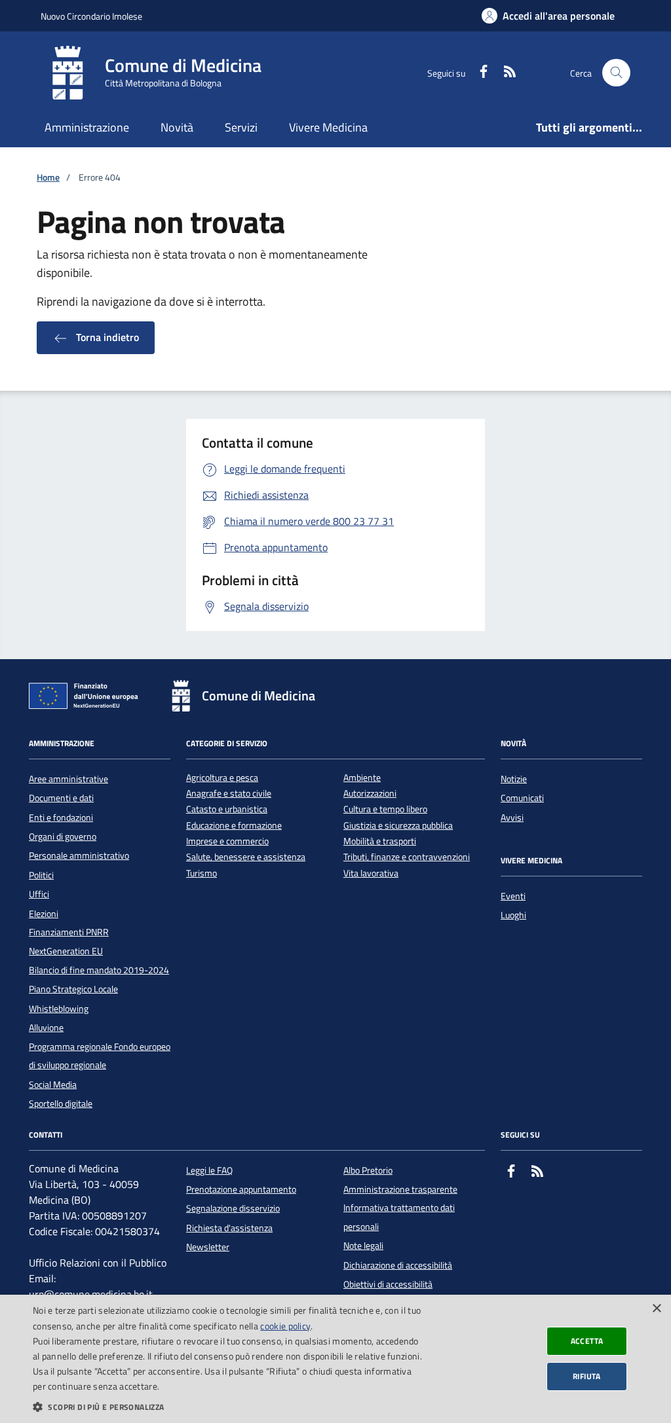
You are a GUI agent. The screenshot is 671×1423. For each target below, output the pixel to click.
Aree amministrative (68, 779)
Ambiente (362, 778)
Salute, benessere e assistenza (245, 857)
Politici (41, 875)
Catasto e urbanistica (226, 809)
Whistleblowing (58, 1008)
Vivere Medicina (328, 127)
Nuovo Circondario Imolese (91, 16)
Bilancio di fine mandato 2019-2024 (99, 970)
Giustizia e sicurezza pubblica (398, 826)
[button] (227, 1406)
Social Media (53, 1084)
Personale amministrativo (79, 855)
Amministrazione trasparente (400, 1189)
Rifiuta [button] (587, 1376)
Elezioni (43, 914)
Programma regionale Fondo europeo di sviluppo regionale (99, 1055)
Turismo (201, 873)
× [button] (656, 1309)
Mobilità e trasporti (379, 841)
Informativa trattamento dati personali (399, 1216)
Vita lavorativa (370, 873)
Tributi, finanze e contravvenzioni (406, 857)
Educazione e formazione (234, 826)
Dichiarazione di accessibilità (397, 1265)
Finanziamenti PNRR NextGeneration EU (69, 941)
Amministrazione (87, 127)
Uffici (39, 894)
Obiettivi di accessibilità (387, 1284)
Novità (177, 127)
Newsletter (207, 1247)
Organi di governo (62, 836)
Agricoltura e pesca (222, 778)
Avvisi (512, 817)
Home (48, 178)
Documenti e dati (61, 798)
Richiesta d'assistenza (229, 1228)
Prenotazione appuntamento (241, 1189)
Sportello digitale (60, 1103)
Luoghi (513, 915)
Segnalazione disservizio (233, 1208)
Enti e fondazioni (61, 817)
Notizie (514, 779)
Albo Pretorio (368, 1170)
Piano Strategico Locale (73, 989)
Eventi (513, 896)
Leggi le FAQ (209, 1170)
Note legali (363, 1245)
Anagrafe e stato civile (228, 794)
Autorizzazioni (369, 794)
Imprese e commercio (227, 841)
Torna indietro (106, 337)
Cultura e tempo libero (385, 809)
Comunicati (522, 798)
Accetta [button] (587, 1341)
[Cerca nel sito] (616, 73)
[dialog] (335, 1359)
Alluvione (46, 1027)
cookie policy (285, 1326)
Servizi (241, 127)
